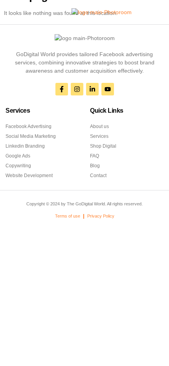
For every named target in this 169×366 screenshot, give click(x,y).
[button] (17, 12)
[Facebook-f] (61, 89)
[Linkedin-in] (92, 89)
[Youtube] (107, 89)
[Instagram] (77, 89)
